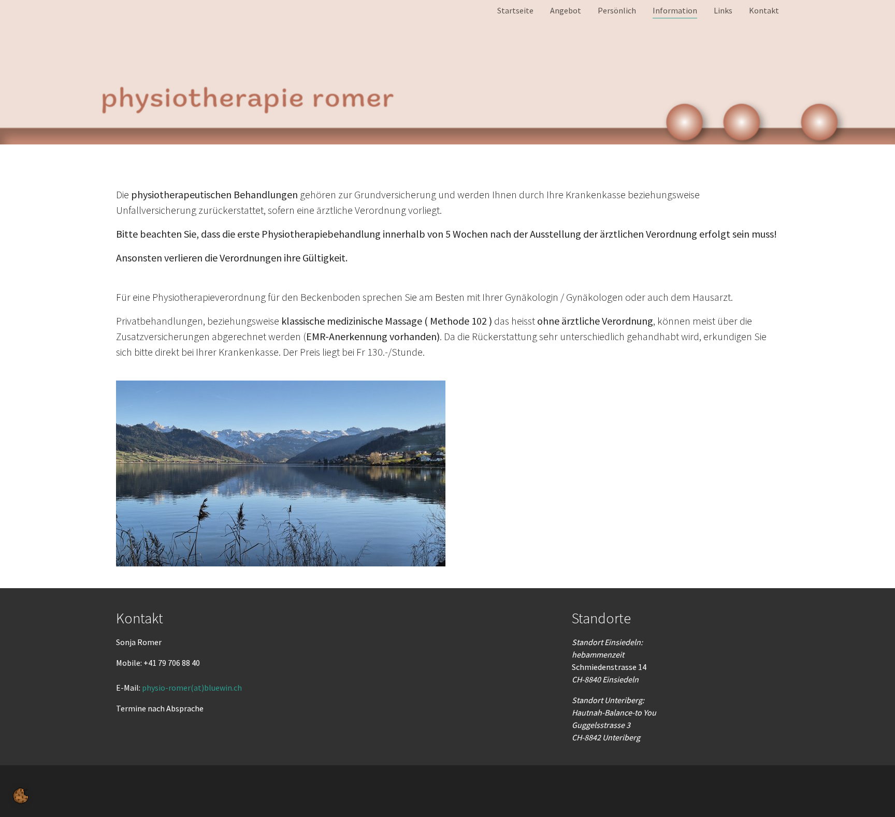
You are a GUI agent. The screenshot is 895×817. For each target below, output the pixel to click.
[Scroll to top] (872, 794)
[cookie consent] (20, 795)
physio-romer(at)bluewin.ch (192, 687)
